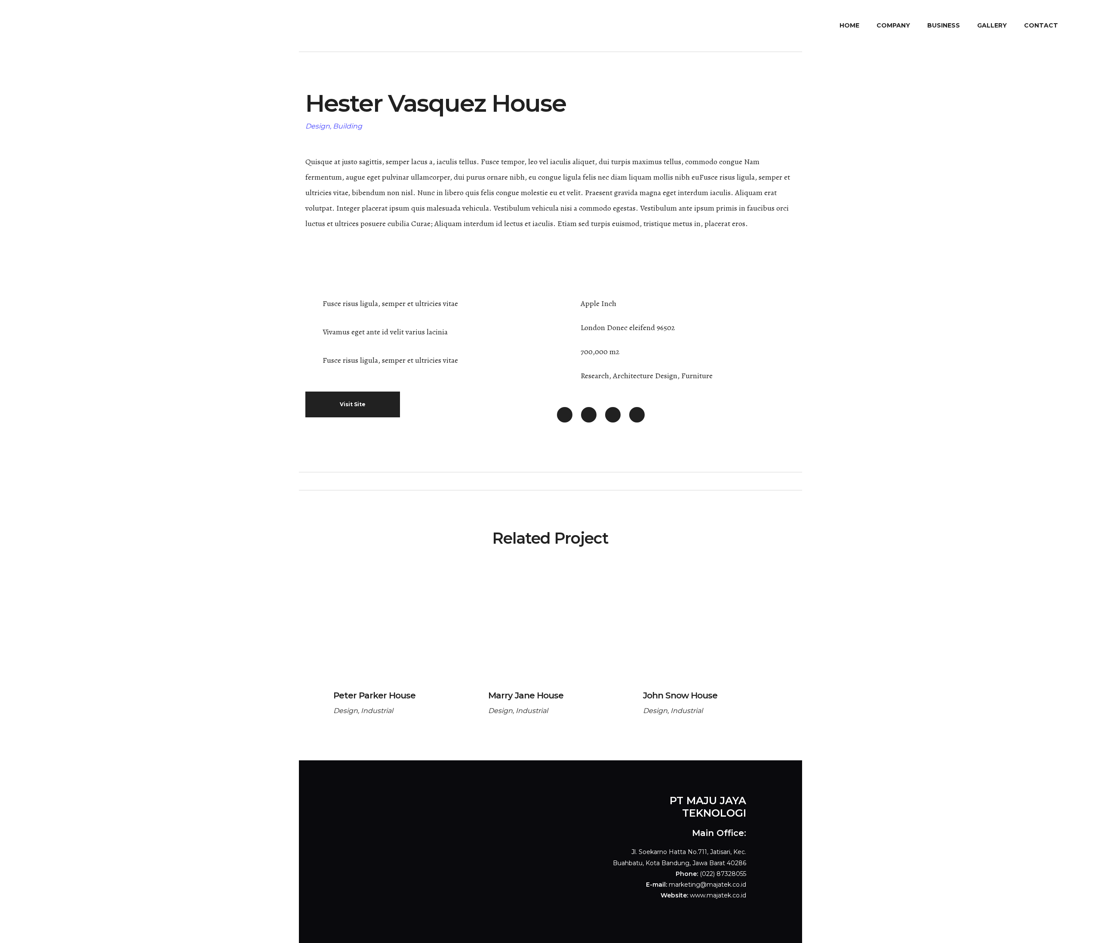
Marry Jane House (525, 695)
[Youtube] (613, 415)
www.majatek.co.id (718, 895)
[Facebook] (564, 415)
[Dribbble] (637, 415)
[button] (352, 404)
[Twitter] (589, 415)
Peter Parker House (374, 695)
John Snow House (680, 695)
